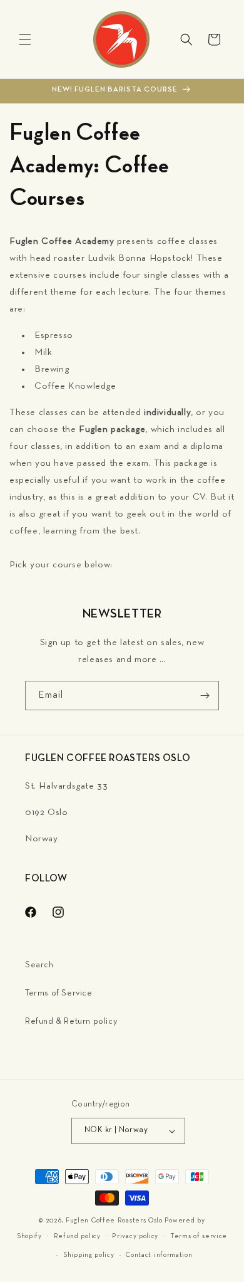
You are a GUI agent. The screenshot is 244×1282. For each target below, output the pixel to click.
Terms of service (198, 1236)
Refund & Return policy (71, 1021)
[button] (25, 39)
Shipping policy (88, 1255)
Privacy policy (135, 1236)
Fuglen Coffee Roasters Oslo (114, 1220)
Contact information (159, 1255)
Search (39, 965)
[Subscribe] (204, 695)
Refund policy (77, 1236)
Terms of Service (59, 993)
